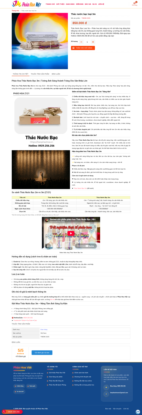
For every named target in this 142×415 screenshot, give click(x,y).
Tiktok (23, 320)
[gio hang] (134, 4)
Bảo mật (108, 408)
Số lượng (74, 41)
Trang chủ (15, 10)
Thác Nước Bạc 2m (80, 188)
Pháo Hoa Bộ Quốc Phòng (57, 385)
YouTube (30, 320)
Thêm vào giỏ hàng (84, 48)
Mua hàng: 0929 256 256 (117, 386)
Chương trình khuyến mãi (82, 377)
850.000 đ (80, 23)
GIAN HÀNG (70, 4)
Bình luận (56, 74)
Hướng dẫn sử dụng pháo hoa (84, 385)
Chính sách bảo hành (81, 372)
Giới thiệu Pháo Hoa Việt (57, 372)
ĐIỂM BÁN (79, 4)
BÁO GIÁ (88, 4)
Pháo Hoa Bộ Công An (56, 381)
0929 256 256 (28, 318)
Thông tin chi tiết (20, 74)
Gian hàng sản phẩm (55, 377)
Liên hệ (126, 408)
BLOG (95, 4)
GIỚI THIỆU (60, 4)
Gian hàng (43, 329)
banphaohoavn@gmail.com (119, 392)
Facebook (17, 320)
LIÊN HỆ (101, 4)
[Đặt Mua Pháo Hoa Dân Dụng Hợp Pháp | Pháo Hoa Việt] (28, 3)
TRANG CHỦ (50, 4)
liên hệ (52, 299)
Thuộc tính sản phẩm (40, 74)
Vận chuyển (117, 408)
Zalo (35, 320)
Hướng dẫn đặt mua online (83, 381)
